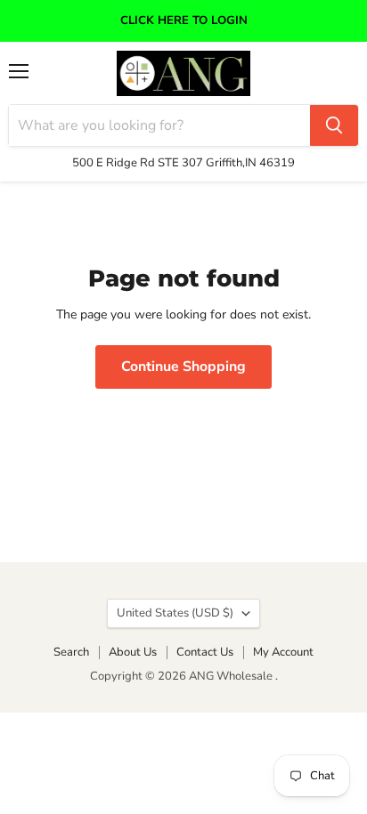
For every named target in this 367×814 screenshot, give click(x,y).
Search (71, 652)
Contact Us (204, 652)
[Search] (334, 125)
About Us (133, 652)
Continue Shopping (183, 366)
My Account (283, 652)
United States (175, 613)
